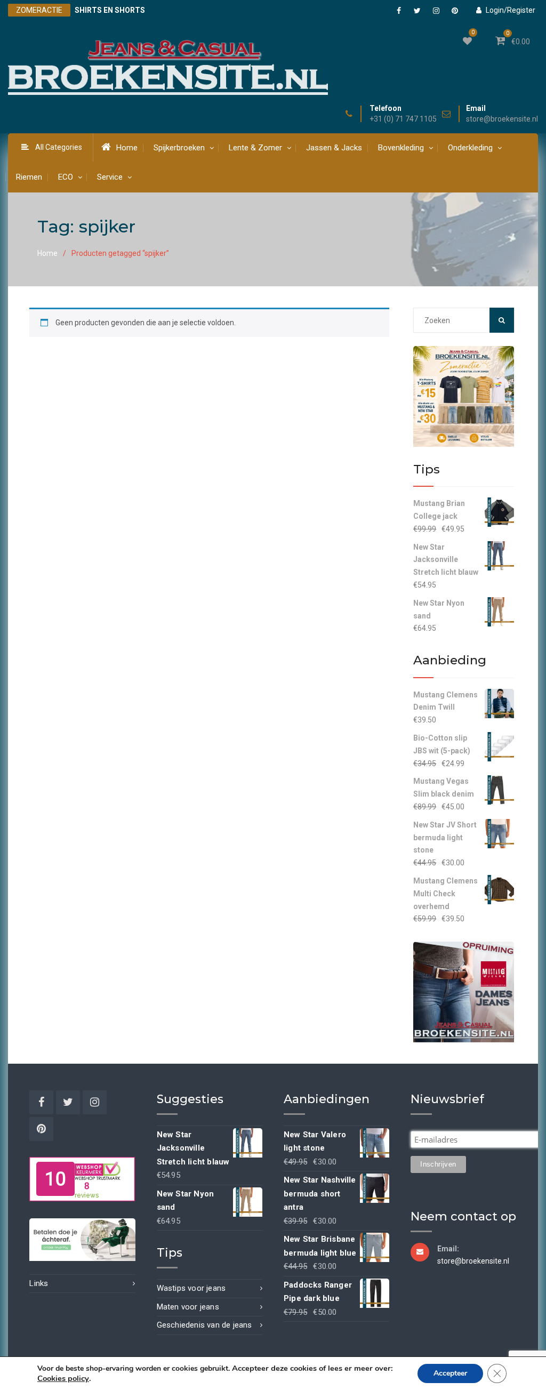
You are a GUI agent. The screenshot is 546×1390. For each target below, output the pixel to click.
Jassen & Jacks (334, 147)
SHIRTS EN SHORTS (110, 10)
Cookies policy (63, 1378)
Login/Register (510, 10)
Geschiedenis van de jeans (204, 1325)
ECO (65, 177)
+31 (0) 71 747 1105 (403, 119)
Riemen (29, 177)
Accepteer (450, 1373)
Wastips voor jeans (191, 1288)
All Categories (58, 147)
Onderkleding (470, 147)
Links (38, 1283)
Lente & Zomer (255, 147)
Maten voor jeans (188, 1307)
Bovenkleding (401, 147)
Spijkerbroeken (179, 147)
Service (110, 177)
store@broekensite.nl (502, 119)
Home (127, 147)
